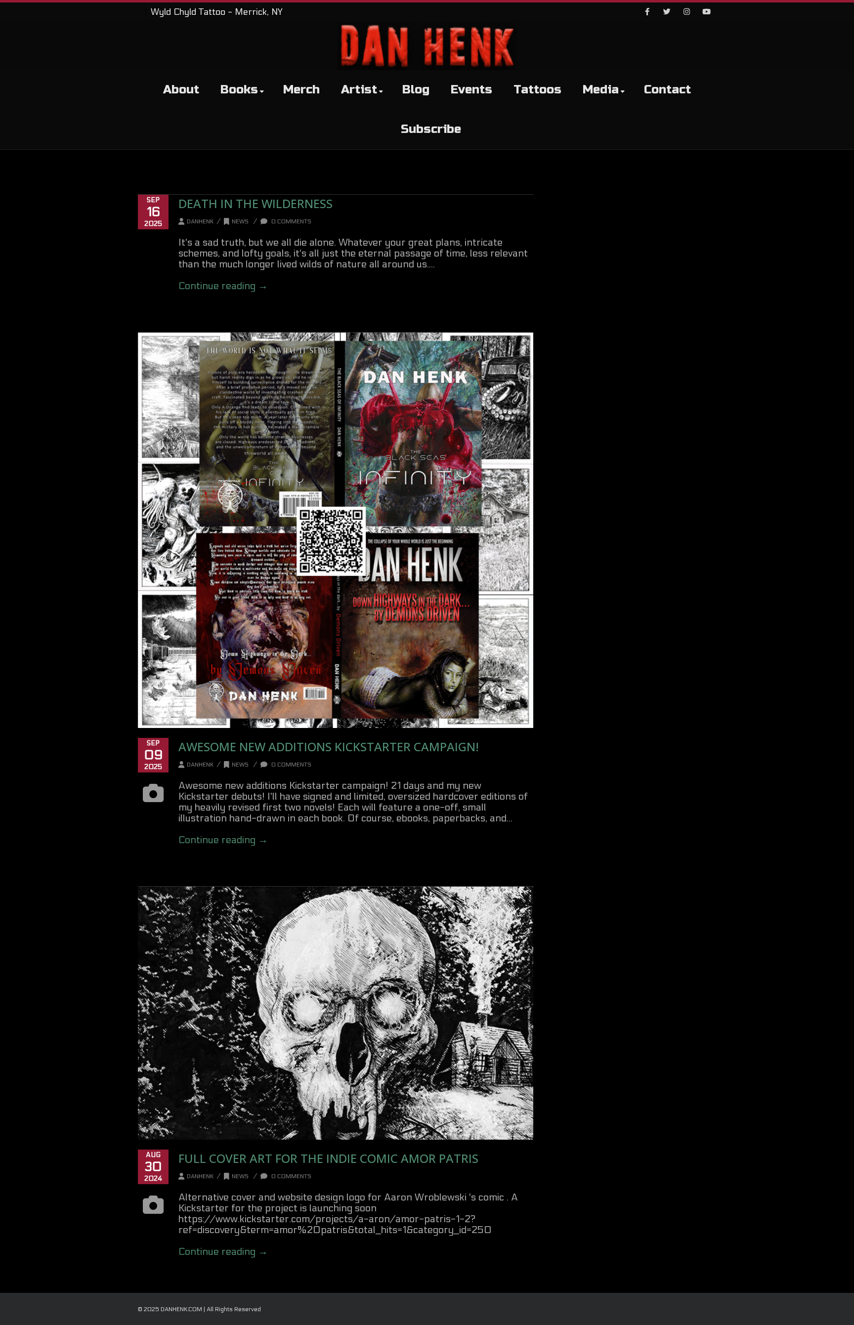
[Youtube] (706, 12)
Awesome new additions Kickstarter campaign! (328, 746)
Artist (359, 90)
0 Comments (290, 221)
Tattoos (537, 90)
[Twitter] (667, 12)
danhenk (200, 221)
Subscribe (431, 129)
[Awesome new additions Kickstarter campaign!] (335, 530)
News (240, 221)
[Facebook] (647, 12)
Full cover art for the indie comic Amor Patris (328, 1158)
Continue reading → (223, 286)
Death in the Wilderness (255, 203)
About (181, 90)
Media (601, 90)
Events (471, 90)
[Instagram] (686, 12)
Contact (667, 90)
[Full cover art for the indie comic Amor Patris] (335, 1013)
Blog (415, 90)
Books (239, 90)
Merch (301, 90)
